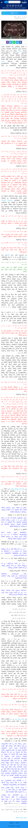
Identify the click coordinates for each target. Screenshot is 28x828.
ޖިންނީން (2, 61)
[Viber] (18, 6)
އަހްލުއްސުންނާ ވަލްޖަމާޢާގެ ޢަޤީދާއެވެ (18, 489)
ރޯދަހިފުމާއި (3, 200)
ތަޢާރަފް (17, 823)
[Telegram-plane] (16, 6)
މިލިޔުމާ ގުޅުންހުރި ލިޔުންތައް (21, 818)
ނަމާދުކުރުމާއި (10, 200)
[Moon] (7, 6)
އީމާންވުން (20, 51)
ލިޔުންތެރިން (11, 823)
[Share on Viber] (7, 42)
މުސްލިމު (25, 257)
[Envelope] (21, 6)
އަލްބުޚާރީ (8, 255)
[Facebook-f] (10, 6)
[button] (2, 2)
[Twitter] (13, 6)
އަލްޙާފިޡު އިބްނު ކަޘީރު (19, 719)
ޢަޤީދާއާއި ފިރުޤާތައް (17, 17)
